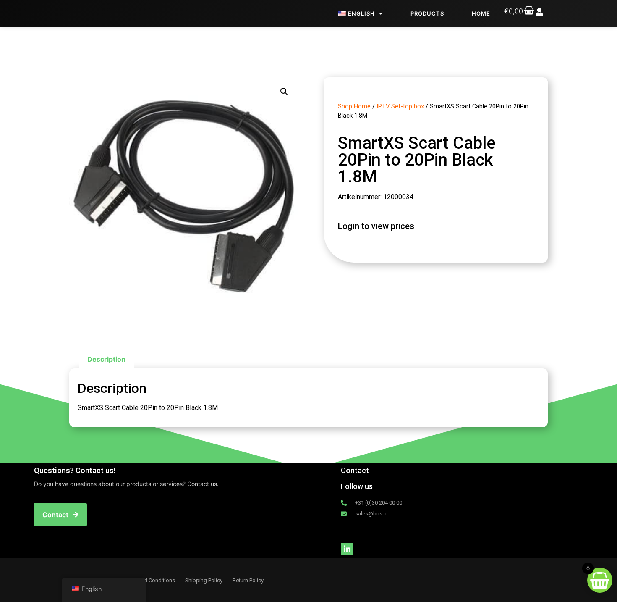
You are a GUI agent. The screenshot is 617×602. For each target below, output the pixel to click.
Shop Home (354, 106)
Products (427, 13)
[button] (284, 91)
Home (481, 13)
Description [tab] (106, 359)
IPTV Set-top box (400, 106)
